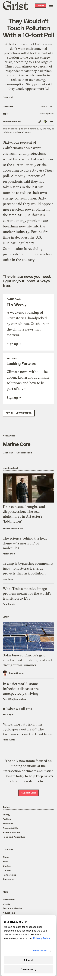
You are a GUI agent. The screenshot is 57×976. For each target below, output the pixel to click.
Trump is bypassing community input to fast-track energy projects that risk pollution (28, 568)
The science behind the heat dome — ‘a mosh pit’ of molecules (25, 543)
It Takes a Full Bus (17, 709)
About (6, 857)
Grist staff (8, 97)
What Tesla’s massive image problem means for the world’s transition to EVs (27, 594)
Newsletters (9, 899)
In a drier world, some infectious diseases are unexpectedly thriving (21, 689)
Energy (6, 814)
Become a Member (12, 908)
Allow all (28, 960)
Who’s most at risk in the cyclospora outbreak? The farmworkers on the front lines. (28, 729)
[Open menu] (51, 5)
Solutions (8, 823)
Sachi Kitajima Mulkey (14, 699)
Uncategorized (46, 113)
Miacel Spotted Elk (13, 528)
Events (6, 903)
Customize (27, 969)
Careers (7, 870)
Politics (7, 819)
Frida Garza (9, 739)
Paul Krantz (9, 604)
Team (5, 861)
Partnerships (9, 874)
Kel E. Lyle (8, 714)
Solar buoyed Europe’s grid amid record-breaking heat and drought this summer (27, 660)
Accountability (10, 828)
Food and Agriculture (14, 836)
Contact (7, 866)
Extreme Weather (12, 832)
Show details (40, 950)
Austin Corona (16, 673)
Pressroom (8, 879)
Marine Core (16, 444)
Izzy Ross (8, 578)
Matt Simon (9, 553)
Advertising (9, 912)
